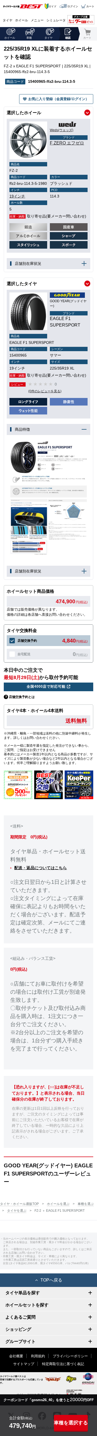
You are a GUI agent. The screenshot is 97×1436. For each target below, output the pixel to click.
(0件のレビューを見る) (44, 391)
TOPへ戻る (51, 1280)
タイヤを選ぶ (16, 1211)
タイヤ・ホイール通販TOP (19, 1204)
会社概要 (16, 1356)
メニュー (37, 20)
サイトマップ (23, 1364)
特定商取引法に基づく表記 (63, 1364)
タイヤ (7, 20)
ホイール (21, 20)
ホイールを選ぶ (58, 1204)
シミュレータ (56, 20)
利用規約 (38, 1356)
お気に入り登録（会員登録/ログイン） (58, 99)
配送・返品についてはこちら (40, 867)
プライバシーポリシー (70, 1356)
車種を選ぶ (86, 1204)
